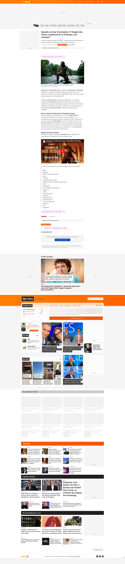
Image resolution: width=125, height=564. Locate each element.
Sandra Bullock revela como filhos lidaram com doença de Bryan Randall (30, 541)
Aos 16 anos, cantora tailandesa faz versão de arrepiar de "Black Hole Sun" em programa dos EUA (52, 531)
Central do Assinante (89, 1)
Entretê (65, 228)
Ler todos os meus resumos (76, 318)
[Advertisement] (94, 505)
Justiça (70, 447)
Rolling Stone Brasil (56, 228)
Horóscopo (72, 466)
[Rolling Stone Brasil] (44, 217)
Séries (64, 480)
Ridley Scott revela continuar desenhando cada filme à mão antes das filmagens (51, 495)
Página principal (28, 2)
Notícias (29, 466)
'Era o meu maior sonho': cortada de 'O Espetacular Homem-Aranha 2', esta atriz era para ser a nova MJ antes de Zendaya (77, 541)
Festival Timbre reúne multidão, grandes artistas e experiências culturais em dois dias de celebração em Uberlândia (56, 541)
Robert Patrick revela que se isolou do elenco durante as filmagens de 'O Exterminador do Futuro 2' (30, 495)
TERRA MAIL (80, 1)
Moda (28, 447)
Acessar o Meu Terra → (40, 298)
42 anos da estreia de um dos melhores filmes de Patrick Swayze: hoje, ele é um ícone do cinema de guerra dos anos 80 (72, 531)
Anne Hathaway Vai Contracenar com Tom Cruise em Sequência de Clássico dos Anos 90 (72, 505)
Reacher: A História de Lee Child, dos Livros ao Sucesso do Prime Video (30, 531)
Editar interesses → (99, 305)
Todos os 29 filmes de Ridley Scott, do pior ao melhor (34, 505)
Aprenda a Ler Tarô (34, 330)
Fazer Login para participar (62, 239)
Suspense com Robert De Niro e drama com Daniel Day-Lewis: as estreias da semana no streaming (72, 489)
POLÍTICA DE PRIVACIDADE (74, 556)
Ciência (50, 447)
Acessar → (38, 335)
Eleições (50, 466)
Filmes (51, 502)
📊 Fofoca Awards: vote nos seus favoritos (52, 56)
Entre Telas (47, 228)
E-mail (98, 1)
